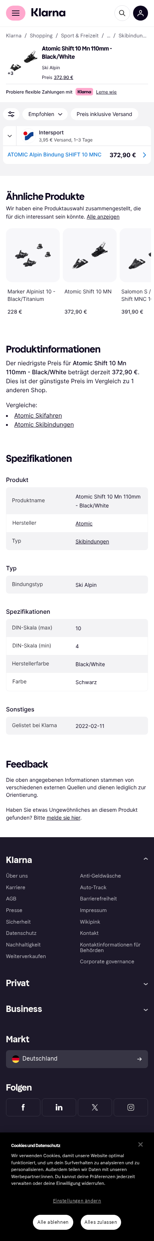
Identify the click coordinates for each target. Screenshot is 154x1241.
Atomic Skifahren (38, 415)
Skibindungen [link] (133, 36)
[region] (77, 1186)
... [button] (108, 36)
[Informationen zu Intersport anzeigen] (10, 136)
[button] (22, 61)
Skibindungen (92, 542)
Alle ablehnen (53, 1222)
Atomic (84, 524)
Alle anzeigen (103, 217)
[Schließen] (140, 1144)
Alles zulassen (100, 1222)
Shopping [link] (41, 36)
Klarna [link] (13, 36)
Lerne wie (106, 92)
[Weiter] (137, 270)
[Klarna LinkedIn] (59, 1107)
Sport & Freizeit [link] (80, 36)
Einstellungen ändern (77, 1201)
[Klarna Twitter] (95, 1107)
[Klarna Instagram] (131, 1107)
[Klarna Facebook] (23, 1107)
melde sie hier (63, 817)
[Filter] (11, 114)
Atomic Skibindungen (44, 424)
